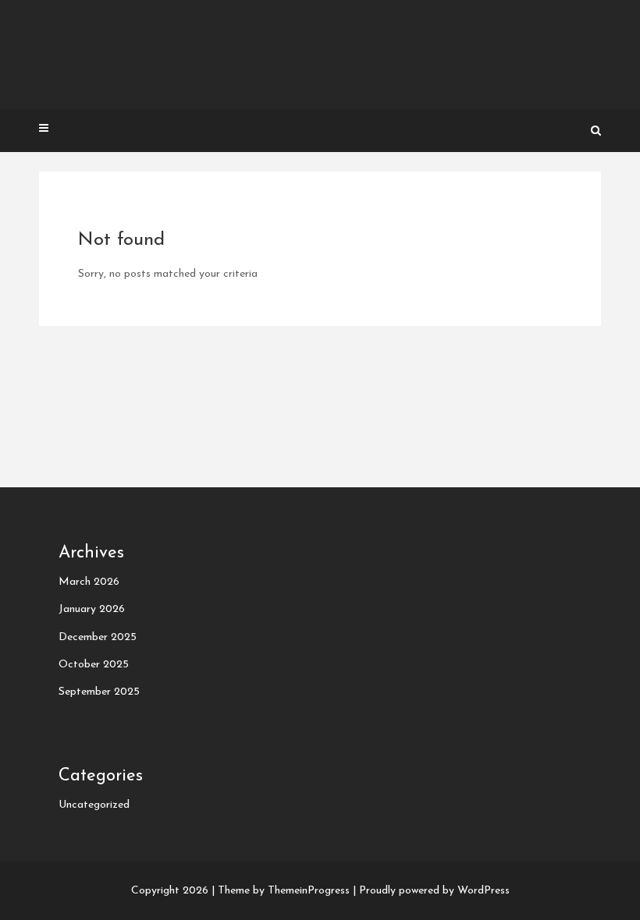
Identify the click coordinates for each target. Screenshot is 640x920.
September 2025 (99, 692)
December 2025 (98, 637)
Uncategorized (94, 805)
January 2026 (92, 609)
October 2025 (94, 665)
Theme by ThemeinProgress (284, 891)
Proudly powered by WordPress (434, 891)
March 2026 (89, 582)
